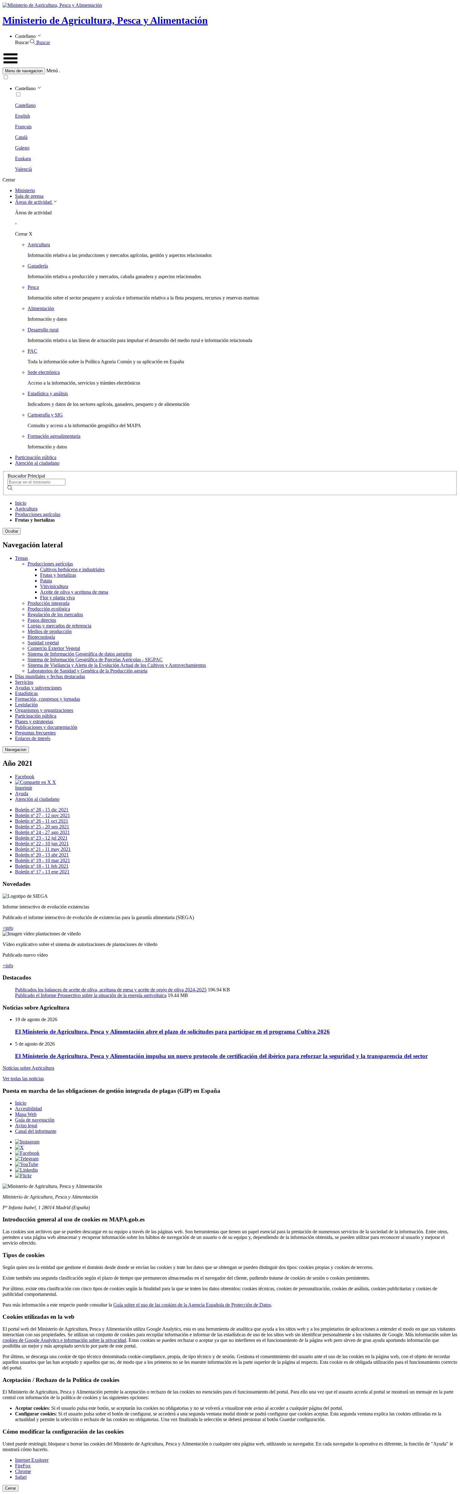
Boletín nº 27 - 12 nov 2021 (42, 815)
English (22, 116)
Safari (21, 1477)
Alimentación (41, 308)
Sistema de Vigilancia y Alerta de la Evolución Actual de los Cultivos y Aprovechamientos (117, 665)
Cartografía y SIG (45, 414)
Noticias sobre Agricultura (28, 1068)
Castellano (25, 105)
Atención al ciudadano (37, 463)
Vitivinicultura (54, 586)
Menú (52, 70)
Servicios (24, 682)
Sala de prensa (29, 196)
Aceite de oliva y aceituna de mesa (74, 592)
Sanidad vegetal (43, 642)
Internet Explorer (32, 1460)
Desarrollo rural (43, 329)
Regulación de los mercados (55, 614)
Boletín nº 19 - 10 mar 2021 (42, 860)
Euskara (23, 158)
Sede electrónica (44, 372)
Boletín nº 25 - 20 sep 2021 (42, 826)
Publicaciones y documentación (46, 727)
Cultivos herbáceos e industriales (72, 569)
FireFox (23, 1465)
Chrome (23, 1471)
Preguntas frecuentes (35, 732)
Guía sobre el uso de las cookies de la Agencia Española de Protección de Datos (192, 1304)
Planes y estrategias (34, 721)
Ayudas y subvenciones (38, 687)
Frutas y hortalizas (58, 575)
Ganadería (38, 266)
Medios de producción (50, 631)
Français (23, 126)
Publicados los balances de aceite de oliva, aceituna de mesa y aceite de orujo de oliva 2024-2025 (111, 989)
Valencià (23, 169)
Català (21, 137)
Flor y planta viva (57, 597)
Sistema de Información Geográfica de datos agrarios (80, 654)
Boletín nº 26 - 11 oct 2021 (41, 821)
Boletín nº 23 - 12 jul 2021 (41, 838)
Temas (21, 558)
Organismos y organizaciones (44, 710)
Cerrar (10, 1488)
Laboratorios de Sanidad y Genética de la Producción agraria (87, 670)
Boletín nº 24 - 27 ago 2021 (42, 832)
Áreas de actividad (34, 202)
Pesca (33, 287)
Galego (22, 148)
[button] (230, 71)
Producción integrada (48, 603)
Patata (46, 580)
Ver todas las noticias (23, 1078)
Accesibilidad (28, 1108)
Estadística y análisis (48, 393)
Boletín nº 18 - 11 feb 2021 (42, 866)
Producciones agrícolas (37, 514)
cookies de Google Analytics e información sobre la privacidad (64, 1340)
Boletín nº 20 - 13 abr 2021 (42, 854)
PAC (32, 351)
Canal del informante (35, 1131)
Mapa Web (26, 1114)
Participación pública (35, 457)
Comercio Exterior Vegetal (54, 648)
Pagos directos (42, 620)
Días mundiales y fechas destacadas (50, 676)
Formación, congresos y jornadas (47, 699)
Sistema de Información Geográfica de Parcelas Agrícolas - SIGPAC (95, 659)
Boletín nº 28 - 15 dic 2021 (42, 809)
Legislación (26, 704)
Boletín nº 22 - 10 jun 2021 (42, 843)
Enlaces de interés (32, 738)
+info (8, 928)
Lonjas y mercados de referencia (59, 625)
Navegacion (15, 749)
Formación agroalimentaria (54, 436)
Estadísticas (26, 693)
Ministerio (25, 190)
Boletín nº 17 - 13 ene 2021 (42, 871)
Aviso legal (26, 1125)
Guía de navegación (34, 1120)
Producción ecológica (49, 608)
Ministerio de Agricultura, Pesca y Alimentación (105, 20)
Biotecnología (41, 637)
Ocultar (11, 531)
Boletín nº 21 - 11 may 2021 (43, 849)
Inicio (20, 503)
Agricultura (39, 244)
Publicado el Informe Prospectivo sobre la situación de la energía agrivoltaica (90, 995)
